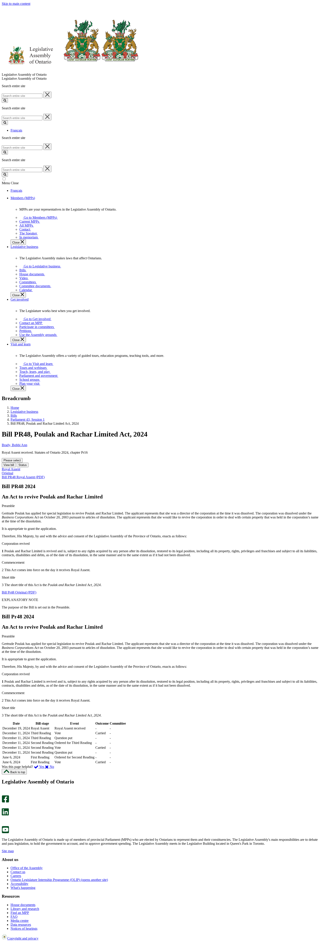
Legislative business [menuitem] (24, 247)
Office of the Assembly (27, 868)
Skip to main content (16, 3)
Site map (8, 851)
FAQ (14, 917)
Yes (41, 767)
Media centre (20, 920)
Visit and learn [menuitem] (21, 344)
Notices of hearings (24, 928)
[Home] (70, 70)
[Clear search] (47, 95)
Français (16, 130)
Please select (12, 460)
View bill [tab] (9, 465)
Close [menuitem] (16, 242)
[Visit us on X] (4, 806)
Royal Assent (11, 469)
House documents (23, 905)
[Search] (5, 100)
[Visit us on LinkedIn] (5, 814)
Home (15, 408)
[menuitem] (39, 217)
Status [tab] (22, 465)
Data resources (21, 924)
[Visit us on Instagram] (4, 793)
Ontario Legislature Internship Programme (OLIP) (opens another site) (59, 880)
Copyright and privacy (22, 938)
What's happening (23, 888)
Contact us (18, 872)
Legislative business (24, 411)
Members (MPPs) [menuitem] (23, 198)
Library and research (25, 909)
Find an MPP (20, 913)
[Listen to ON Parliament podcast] (4, 820)
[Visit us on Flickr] (4, 824)
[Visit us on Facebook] (5, 801)
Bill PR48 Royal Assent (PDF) (23, 477)
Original (7, 473)
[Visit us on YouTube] (5, 832)
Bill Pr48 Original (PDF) (19, 592)
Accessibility (19, 884)
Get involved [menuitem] (20, 299)
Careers (16, 876)
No (51, 767)
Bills (14, 415)
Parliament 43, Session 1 (28, 419)
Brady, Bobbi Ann (14, 445)
